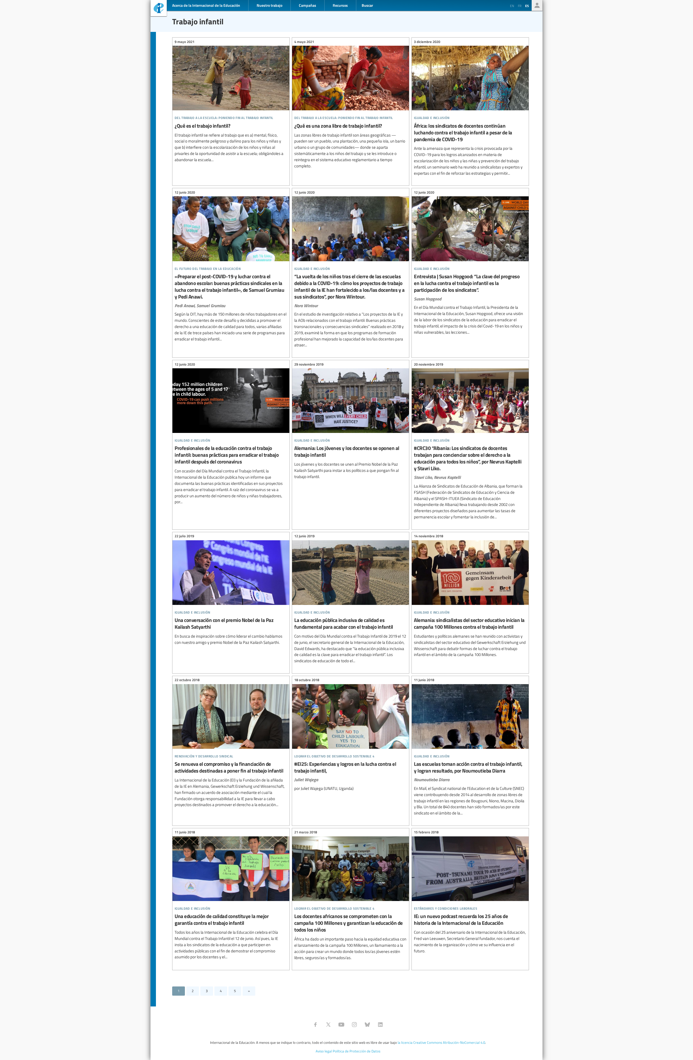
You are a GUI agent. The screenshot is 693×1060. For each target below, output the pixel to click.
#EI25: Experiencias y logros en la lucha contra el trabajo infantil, (350, 735)
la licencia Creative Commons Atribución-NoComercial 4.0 (441, 1042)
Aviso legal (324, 1051)
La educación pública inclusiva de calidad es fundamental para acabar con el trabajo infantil (350, 599)
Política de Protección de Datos (356, 1051)
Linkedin (380, 1024)
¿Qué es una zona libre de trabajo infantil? (350, 104)
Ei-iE (159, 8)
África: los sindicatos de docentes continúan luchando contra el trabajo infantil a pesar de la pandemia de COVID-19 (470, 108)
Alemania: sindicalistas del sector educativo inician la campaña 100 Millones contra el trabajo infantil (470, 596)
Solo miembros (537, 5)
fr (519, 6)
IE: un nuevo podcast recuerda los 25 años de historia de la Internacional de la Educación (470, 892)
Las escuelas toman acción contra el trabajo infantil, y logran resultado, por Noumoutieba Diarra (470, 747)
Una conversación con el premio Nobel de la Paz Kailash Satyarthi (230, 590)
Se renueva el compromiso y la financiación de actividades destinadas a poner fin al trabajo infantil (230, 743)
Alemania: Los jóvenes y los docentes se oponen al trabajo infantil (350, 421)
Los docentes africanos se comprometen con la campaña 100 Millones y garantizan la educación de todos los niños (350, 895)
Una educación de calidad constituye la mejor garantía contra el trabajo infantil (230, 895)
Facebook (315, 1024)
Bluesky (367, 1024)
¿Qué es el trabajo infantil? (230, 101)
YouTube (341, 1024)
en (512, 6)
